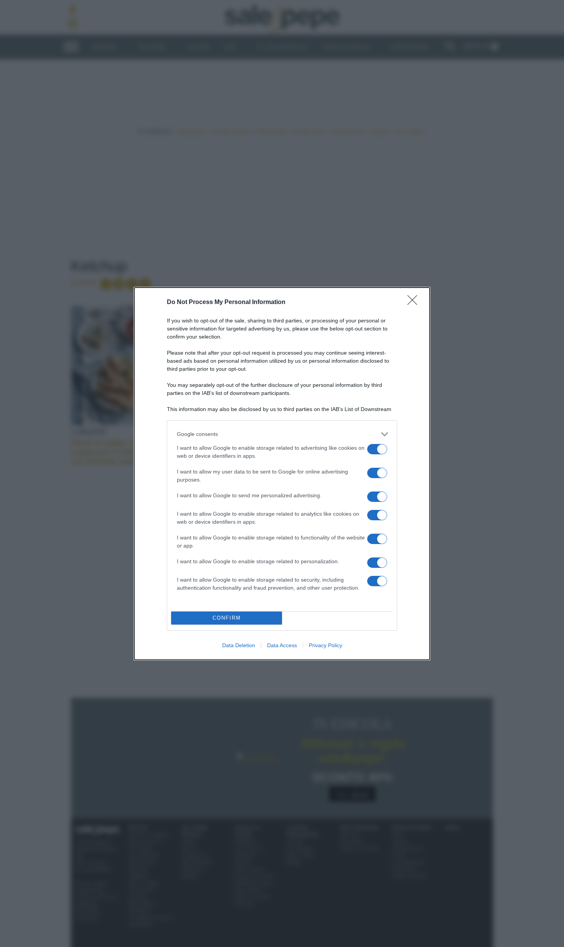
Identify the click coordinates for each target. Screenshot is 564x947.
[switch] (377, 449)
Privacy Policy (325, 645)
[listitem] (282, 434)
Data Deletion (238, 645)
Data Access (282, 645)
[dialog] (282, 474)
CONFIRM (227, 618)
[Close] (414, 302)
